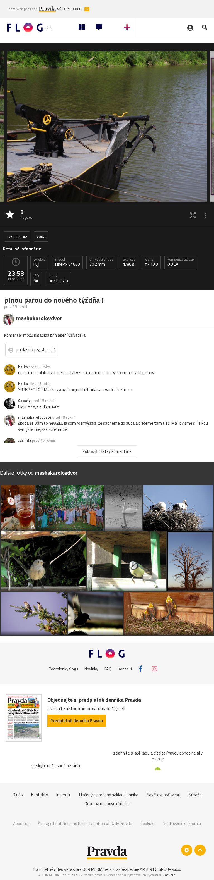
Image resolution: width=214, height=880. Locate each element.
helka (23, 367)
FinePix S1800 (67, 262)
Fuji (39, 262)
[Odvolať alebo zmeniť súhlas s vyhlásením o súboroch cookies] (186, 850)
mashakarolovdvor (35, 417)
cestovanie (17, 236)
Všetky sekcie (70, 9)
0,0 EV (181, 262)
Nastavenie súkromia (182, 823)
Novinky (91, 668)
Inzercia (63, 795)
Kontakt (125, 668)
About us (21, 823)
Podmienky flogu (63, 668)
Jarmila (24, 440)
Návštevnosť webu (163, 795)
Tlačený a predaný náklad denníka (108, 795)
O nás (18, 795)
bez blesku (58, 278)
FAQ (107, 668)
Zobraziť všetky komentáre (107, 451)
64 (36, 278)
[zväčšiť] (193, 215)
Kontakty (39, 795)
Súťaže (195, 795)
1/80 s (129, 262)
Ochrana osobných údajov (107, 804)
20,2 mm (101, 262)
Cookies (147, 823)
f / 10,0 (151, 262)
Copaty (24, 400)
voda (41, 236)
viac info (169, 874)
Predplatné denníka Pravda (76, 720)
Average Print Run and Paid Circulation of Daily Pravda (85, 823)
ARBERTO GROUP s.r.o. (160, 869)
